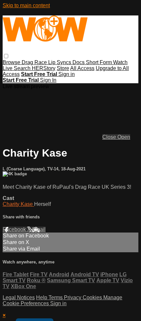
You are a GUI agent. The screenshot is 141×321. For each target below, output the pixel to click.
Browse (12, 62)
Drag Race (35, 62)
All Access (82, 68)
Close (109, 137)
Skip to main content (26, 5)
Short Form (99, 62)
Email (39, 229)
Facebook (15, 229)
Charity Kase (18, 204)
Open (123, 137)
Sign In (48, 80)
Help (42, 297)
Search (23, 68)
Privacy (73, 297)
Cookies (93, 297)
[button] (6, 56)
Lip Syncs (60, 62)
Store (63, 68)
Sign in (66, 74)
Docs (79, 62)
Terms (56, 297)
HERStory (43, 68)
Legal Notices (19, 297)
